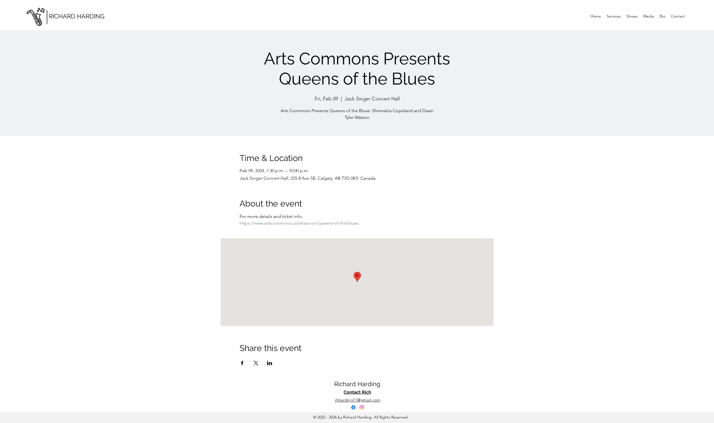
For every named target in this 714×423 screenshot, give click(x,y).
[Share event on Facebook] (242, 363)
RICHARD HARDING (77, 16)
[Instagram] (362, 407)
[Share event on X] (256, 363)
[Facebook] (353, 407)
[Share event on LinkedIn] (269, 363)
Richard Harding (357, 384)
